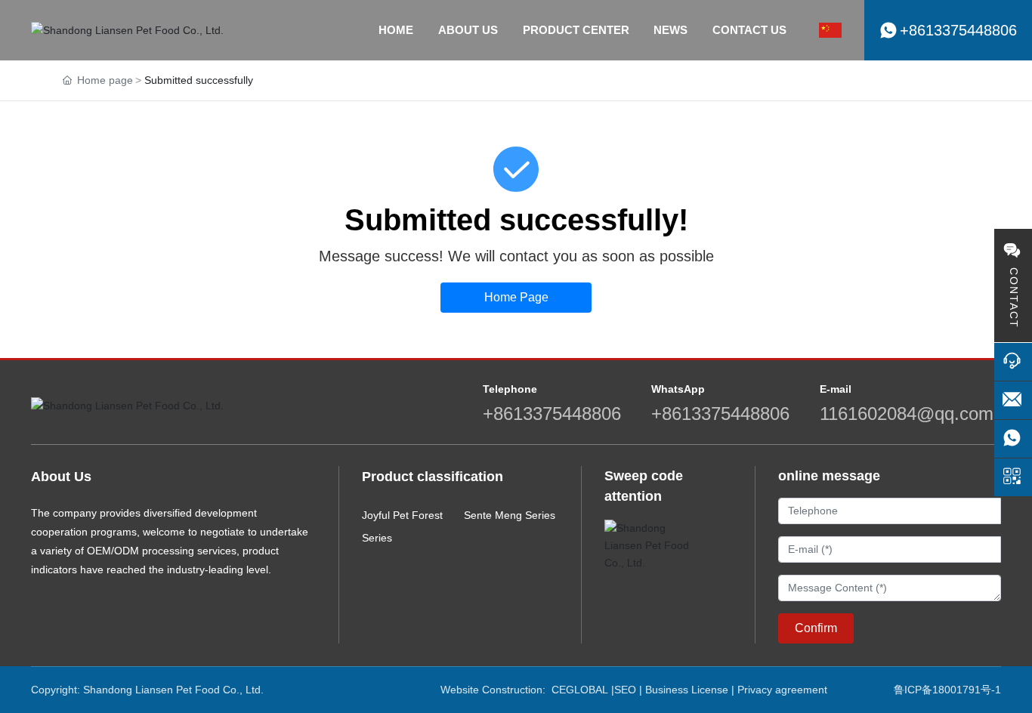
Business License (686, 690)
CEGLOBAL (580, 690)
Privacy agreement (782, 690)
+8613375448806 (552, 413)
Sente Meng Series (509, 515)
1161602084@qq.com (906, 413)
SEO (625, 690)
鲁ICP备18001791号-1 (947, 690)
